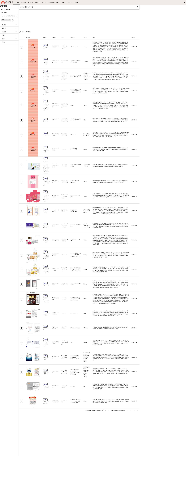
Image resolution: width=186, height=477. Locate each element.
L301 (45, 251)
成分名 (3, 38)
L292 (45, 384)
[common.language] (184, 2)
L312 (45, 87)
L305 (45, 191)
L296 (45, 326)
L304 (45, 209)
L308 (45, 146)
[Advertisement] (62, 19)
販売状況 (4, 31)
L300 (45, 266)
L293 (45, 370)
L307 (45, 157)
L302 (45, 238)
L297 (45, 311)
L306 (45, 178)
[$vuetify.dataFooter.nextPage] (134, 410)
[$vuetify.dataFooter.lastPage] (137, 410)
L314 (45, 59)
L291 (45, 399)
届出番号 (4, 24)
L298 (45, 295)
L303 (45, 224)
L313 (45, 71)
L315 (45, 45)
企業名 (3, 35)
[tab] (16, 2)
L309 (45, 133)
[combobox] (107, 410)
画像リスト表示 (26, 31)
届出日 (3, 42)
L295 (45, 339)
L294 (45, 355)
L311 (45, 100)
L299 (45, 283)
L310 (45, 119)
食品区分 (4, 28)
